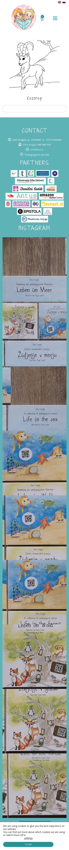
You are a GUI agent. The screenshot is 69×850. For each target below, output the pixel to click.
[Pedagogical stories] (23, 17)
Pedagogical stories (37, 155)
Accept (28, 844)
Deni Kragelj (29, 144)
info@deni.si (36, 149)
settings (28, 838)
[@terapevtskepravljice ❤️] (34, 269)
